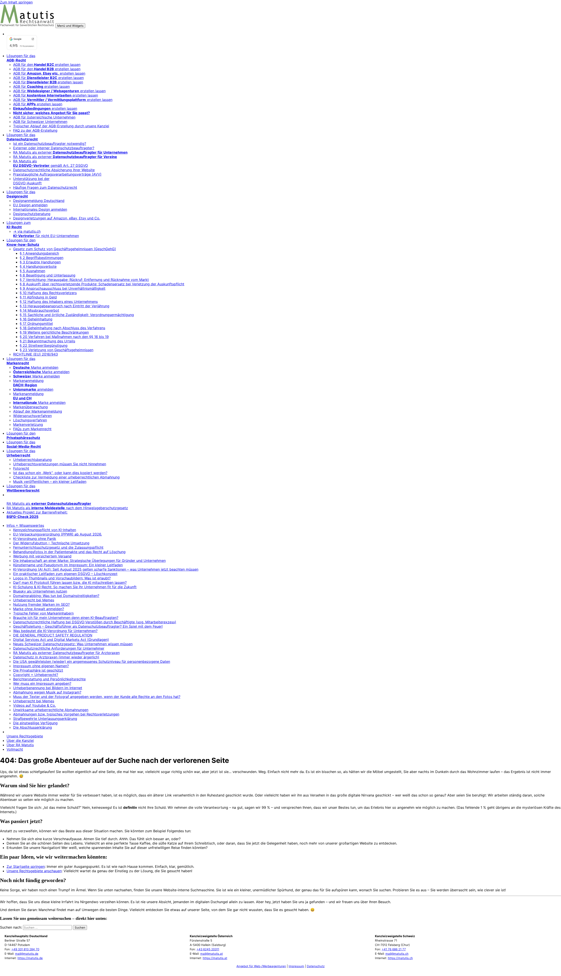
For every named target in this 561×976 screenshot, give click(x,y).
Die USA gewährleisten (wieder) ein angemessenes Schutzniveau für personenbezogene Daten (91, 661)
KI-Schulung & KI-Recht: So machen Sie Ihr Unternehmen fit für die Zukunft (75, 587)
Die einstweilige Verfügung (35, 723)
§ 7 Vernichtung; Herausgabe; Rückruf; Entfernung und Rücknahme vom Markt (84, 279)
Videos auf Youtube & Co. (34, 705)
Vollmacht (15, 749)
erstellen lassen (45, 108)
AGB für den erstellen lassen (46, 69)
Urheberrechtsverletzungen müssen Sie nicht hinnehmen (59, 464)
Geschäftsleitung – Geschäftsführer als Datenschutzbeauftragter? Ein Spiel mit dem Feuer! (88, 626)
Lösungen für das (21, 58)
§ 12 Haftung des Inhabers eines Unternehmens (59, 301)
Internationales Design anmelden (40, 209)
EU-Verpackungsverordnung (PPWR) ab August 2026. (57, 534)
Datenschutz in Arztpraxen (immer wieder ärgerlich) (56, 657)
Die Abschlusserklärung (32, 727)
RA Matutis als (49, 503)
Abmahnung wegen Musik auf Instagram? (47, 692)
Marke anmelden (35, 367)
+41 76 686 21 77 (394, 949)
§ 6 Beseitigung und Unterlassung (47, 275)
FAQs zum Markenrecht (32, 429)
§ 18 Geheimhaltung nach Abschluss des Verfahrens (62, 328)
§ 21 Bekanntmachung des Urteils (47, 341)
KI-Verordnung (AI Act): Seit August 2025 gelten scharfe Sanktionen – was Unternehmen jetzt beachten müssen (105, 569)
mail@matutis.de (26, 953)
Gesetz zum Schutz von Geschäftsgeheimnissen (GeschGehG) (64, 249)
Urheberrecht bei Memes (33, 600)
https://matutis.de (30, 958)
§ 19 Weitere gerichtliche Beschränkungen (54, 332)
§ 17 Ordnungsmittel (36, 323)
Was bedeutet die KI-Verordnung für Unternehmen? (55, 631)
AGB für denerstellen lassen (46, 64)
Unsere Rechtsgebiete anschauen (34, 871)
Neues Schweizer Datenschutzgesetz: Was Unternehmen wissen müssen (73, 644)
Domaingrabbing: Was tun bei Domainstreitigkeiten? (56, 595)
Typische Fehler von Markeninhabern (43, 613)
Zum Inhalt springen (16, 2)
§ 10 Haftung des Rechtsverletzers (48, 293)
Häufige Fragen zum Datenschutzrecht (45, 187)
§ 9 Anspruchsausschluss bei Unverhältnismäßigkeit (62, 288)
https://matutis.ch (400, 958)
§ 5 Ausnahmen (32, 271)
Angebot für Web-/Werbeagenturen (261, 966)
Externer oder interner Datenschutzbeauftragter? (53, 148)
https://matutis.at (215, 958)
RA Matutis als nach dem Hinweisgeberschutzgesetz (67, 508)
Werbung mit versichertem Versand (42, 556)
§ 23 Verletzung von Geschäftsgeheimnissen (56, 350)
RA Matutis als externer (70, 152)
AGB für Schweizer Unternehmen (40, 121)
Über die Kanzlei (20, 740)
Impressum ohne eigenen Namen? (41, 666)
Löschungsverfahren (30, 420)
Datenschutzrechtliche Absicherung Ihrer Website (54, 170)
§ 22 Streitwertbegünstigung (43, 345)
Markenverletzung (28, 424)
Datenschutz (316, 966)
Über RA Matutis (20, 745)
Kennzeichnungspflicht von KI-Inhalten (44, 530)
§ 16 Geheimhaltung (36, 319)
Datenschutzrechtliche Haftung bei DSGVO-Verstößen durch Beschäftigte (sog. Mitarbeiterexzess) (94, 622)
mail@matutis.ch (396, 953)
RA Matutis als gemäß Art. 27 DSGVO (50, 163)
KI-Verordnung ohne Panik (34, 538)
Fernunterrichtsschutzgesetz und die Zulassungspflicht (58, 547)
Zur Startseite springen (26, 866)
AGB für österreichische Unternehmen (44, 117)
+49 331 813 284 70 (25, 949)
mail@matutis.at (211, 953)
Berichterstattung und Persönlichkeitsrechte (49, 679)
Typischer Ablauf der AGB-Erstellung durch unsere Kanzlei (61, 126)
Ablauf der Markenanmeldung (37, 411)
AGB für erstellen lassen (49, 73)
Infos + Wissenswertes (25, 525)
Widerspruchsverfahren (32, 415)
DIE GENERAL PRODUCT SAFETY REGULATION (52, 635)
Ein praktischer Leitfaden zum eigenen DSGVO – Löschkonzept (65, 574)
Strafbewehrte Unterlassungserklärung (45, 718)
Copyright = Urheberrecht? (35, 674)
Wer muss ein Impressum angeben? (42, 683)
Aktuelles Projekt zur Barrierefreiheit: (37, 514)
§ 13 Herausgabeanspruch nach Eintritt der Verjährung (64, 306)
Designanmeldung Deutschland (38, 200)
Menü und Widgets (70, 25)
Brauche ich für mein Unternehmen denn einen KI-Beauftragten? (65, 617)
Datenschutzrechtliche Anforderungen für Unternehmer (58, 648)
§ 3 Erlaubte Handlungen (40, 262)
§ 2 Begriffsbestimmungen (41, 257)
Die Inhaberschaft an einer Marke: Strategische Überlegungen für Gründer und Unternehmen (89, 560)
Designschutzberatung (31, 214)
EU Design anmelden (30, 205)
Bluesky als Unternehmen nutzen (40, 591)
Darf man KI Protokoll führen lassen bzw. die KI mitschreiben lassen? (70, 582)
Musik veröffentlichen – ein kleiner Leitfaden (49, 481)
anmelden (33, 389)
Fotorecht (21, 468)
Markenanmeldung (28, 382)
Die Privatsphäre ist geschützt (38, 670)
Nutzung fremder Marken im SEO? (41, 604)
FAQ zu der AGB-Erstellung (35, 130)
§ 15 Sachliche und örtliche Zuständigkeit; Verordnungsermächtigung (77, 315)
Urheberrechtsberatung (32, 459)
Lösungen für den (23, 242)
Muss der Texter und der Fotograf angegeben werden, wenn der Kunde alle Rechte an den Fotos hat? (96, 696)
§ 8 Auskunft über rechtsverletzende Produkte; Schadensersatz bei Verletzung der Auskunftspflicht (102, 284)
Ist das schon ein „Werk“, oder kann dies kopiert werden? (60, 473)
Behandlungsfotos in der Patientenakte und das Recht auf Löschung (69, 552)
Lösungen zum (19, 224)
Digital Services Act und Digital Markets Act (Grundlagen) (61, 639)
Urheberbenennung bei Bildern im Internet (47, 688)
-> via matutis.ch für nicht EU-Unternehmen (46, 233)
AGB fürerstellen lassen (48, 82)
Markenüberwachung (30, 407)
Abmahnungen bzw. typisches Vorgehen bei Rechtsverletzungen (66, 714)
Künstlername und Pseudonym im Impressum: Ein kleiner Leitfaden (68, 565)
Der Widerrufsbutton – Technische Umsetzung (51, 543)
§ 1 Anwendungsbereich (39, 253)
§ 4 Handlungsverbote (38, 266)
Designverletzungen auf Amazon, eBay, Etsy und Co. (56, 218)
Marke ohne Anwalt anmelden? (38, 609)
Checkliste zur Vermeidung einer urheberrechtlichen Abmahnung (66, 477)
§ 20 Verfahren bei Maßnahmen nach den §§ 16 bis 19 (64, 336)
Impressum (296, 966)
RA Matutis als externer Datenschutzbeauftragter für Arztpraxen (66, 653)
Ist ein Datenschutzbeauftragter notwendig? (49, 143)
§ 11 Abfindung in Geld (38, 297)
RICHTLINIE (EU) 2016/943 (35, 354)
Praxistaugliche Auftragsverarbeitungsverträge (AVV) (57, 174)
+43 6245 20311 (208, 949)
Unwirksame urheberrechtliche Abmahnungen (50, 710)
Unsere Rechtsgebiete (25, 736)
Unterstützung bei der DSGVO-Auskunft (31, 180)
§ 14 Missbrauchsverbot (39, 310)
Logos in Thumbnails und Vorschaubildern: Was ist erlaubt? (62, 578)
